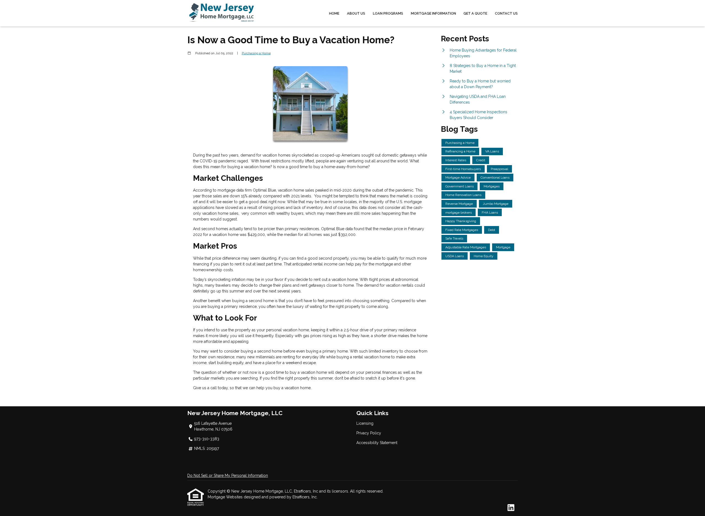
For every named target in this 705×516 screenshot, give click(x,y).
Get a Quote (475, 13)
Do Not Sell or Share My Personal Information (227, 475)
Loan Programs (388, 13)
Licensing (364, 423)
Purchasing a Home (256, 53)
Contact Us (506, 13)
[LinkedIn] (511, 508)
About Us (356, 13)
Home (334, 13)
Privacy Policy (368, 433)
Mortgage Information (433, 13)
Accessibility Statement (376, 442)
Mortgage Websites (226, 497)
